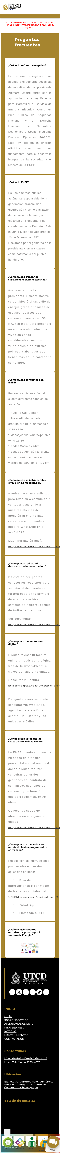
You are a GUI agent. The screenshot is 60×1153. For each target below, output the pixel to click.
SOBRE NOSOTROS (16, 1020)
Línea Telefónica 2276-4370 (22, 1062)
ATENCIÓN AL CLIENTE (18, 1023)
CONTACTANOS (14, 1039)
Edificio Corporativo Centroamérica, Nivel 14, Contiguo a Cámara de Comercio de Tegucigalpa (28, 1084)
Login (8, 1016)
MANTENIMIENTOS (16, 1035)
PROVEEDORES (14, 1027)
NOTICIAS (10, 1031)
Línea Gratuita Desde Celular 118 (25, 1058)
